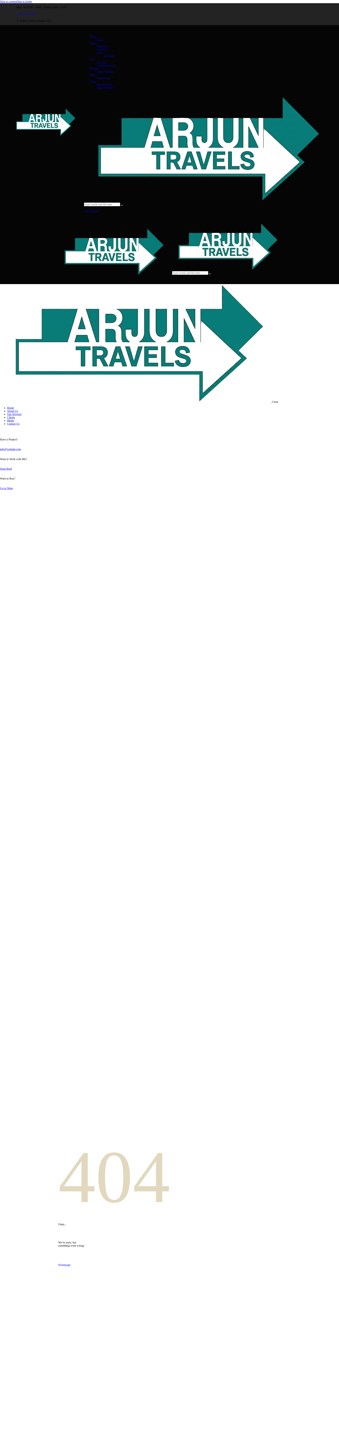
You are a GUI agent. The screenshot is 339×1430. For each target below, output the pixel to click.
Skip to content (8, 1)
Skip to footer (24, 1)
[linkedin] (253, 14)
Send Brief (6, 468)
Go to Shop (6, 488)
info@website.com (10, 449)
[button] (174, 279)
